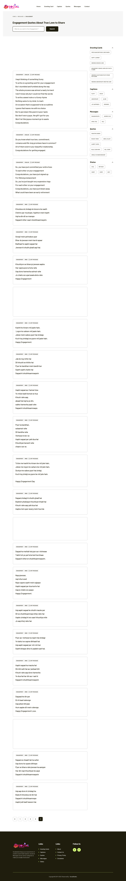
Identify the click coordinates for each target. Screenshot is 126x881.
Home (39, 6)
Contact (87, 6)
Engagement (19, 74)
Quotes (68, 6)
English (27, 74)
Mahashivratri (95, 116)
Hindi (26, 204)
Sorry (101, 172)
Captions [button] (93, 89)
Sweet (93, 172)
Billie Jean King (95, 149)
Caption (59, 6)
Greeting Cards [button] (96, 48)
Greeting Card (48, 6)
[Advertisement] (50, 59)
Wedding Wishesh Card (97, 63)
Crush (101, 93)
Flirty (93, 93)
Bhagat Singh (95, 139)
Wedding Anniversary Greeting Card (101, 81)
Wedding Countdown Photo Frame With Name (100, 75)
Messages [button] (94, 112)
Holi (103, 121)
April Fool (94, 121)
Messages (77, 6)
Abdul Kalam (106, 139)
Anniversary (94, 99)
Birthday (101, 166)
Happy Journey (95, 57)
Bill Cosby (107, 149)
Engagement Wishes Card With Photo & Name (101, 69)
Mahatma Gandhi (95, 133)
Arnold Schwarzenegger (98, 155)
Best (109, 172)
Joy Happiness (95, 104)
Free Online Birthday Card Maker (100, 52)
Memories (106, 104)
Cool (92, 166)
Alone (104, 99)
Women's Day (107, 116)
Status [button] (93, 162)
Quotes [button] (93, 129)
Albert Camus (95, 144)
